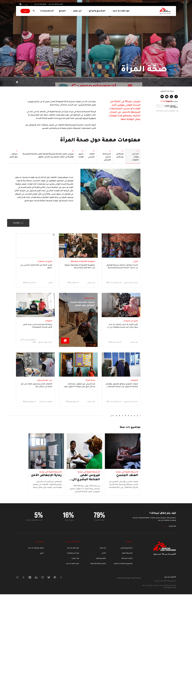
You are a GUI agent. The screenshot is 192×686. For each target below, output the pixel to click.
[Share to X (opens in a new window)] (171, 96)
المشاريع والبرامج (126, 548)
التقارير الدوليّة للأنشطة (98, 563)
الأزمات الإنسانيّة (127, 558)
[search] (34, 11)
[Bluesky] (49, 577)
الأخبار (104, 553)
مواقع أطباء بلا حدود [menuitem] (40, 4)
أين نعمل (103, 548)
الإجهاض (32, 125)
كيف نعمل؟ (75, 558)
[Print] (162, 96)
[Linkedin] (36, 577)
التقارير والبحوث (101, 558)
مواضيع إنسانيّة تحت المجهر (123, 563)
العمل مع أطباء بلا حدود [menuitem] (56, 4)
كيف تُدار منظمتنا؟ (73, 553)
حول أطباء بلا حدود (73, 548)
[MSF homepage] (165, 11)
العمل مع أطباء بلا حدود (36, 548)
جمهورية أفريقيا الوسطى (85, 118)
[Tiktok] (30, 577)
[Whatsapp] (17, 577)
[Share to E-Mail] (166, 96)
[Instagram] (42, 577)
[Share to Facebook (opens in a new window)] (176, 96)
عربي (26, 4)
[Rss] (23, 577)
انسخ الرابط (167, 101)
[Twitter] (61, 577)
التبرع (25, 11)
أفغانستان (34, 115)
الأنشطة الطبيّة (127, 553)
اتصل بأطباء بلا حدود (72, 563)
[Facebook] (55, 577)
